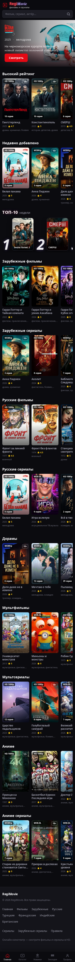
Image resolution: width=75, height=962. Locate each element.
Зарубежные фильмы (22, 261)
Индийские (47, 915)
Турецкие (8, 915)
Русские (57, 909)
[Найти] (68, 14)
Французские (27, 915)
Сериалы (8, 931)
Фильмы (22, 909)
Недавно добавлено (20, 143)
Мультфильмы (15, 607)
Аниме (8, 746)
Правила (56, 931)
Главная (7, 909)
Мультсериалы (15, 677)
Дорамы (9, 538)
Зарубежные (40, 909)
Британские (10, 921)
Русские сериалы (17, 469)
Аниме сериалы (16, 815)
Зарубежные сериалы (22, 330)
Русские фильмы (17, 399)
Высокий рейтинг (18, 73)
